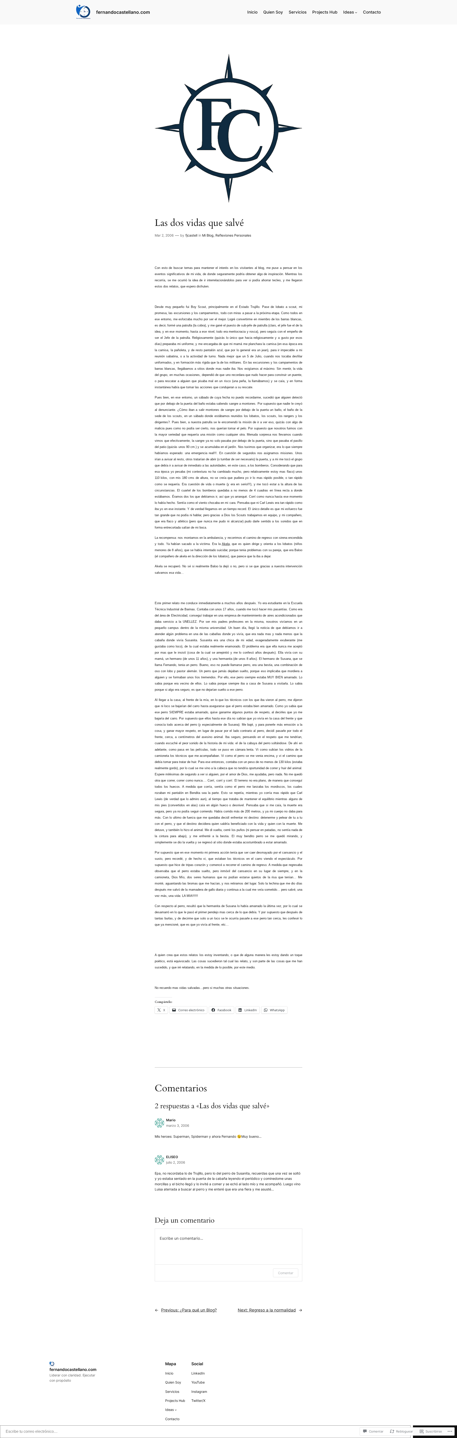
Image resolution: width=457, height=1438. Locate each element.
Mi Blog (208, 235)
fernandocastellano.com (123, 12)
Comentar (285, 1273)
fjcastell (191, 235)
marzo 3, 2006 (177, 1125)
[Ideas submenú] (356, 12)
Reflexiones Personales (233, 235)
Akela (226, 544)
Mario (171, 1120)
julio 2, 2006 (175, 1162)
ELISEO (172, 1157)
